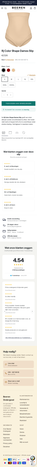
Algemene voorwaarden (7, 439)
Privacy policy (7, 443)
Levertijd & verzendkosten (24, 404)
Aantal (4, 91)
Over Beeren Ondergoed (7, 430)
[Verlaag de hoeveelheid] (3, 95)
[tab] (4, 132)
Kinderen (22, 435)
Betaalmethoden (25, 414)
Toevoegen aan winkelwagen (18, 103)
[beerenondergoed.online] (18, 8)
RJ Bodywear (9, 60)
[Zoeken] (6, 8)
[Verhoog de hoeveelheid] (11, 95)
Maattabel (23, 420)
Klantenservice (24, 399)
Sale (21, 439)
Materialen (6, 434)
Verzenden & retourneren (24, 409)
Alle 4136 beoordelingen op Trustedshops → (18, 337)
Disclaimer (6, 446)
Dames (22, 432)
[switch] (32, 464)
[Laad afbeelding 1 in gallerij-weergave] (18, 29)
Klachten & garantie (26, 417)
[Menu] (2, 8)
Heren (22, 429)
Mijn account (24, 442)
